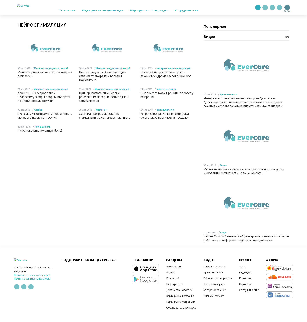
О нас (242, 266)
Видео (223, 165)
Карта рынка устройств (180, 301)
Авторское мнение (214, 290)
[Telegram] (265, 7)
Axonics (38, 109)
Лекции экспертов (214, 284)
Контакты (245, 278)
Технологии (67, 10)
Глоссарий (172, 278)
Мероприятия (139, 10)
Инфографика (174, 284)
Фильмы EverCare (213, 295)
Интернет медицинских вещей (51, 68)
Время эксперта (228, 94)
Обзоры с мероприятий (217, 278)
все (287, 37)
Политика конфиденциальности (32, 278)
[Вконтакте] (272, 7)
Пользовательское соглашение (32, 275)
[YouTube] (279, 7)
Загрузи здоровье (214, 266)
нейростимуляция (166, 89)
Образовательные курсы (181, 307)
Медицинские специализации (103, 10)
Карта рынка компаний (180, 295)
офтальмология (165, 109)
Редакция (245, 272)
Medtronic (101, 109)
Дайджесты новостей (179, 290)
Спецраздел (160, 10)
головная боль (42, 126)
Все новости (174, 266)
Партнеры (245, 284)
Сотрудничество (186, 10)
